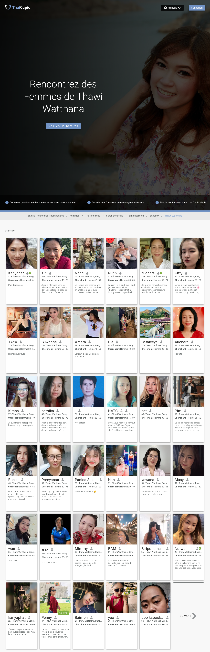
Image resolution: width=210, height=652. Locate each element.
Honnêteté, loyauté (16, 354)
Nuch (112, 273)
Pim (178, 411)
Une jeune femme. (50, 562)
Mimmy (81, 548)
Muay (179, 480)
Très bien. (12, 560)
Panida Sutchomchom (86, 480)
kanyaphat (17, 617)
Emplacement (136, 215)
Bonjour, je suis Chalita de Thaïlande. (87, 355)
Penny (47, 617)
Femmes (74, 215)
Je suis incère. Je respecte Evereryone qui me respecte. (21, 424)
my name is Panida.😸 (85, 491)
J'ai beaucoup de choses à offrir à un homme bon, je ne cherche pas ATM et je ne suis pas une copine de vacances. (188, 564)
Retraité (178, 354)
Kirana (13, 411)
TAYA (12, 342)
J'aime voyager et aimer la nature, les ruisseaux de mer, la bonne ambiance (21, 632)
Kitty (178, 273)
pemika (48, 411)
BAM (112, 548)
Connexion (197, 7)
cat (144, 411)
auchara (148, 273)
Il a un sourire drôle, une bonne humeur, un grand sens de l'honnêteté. (119, 563)
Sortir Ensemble (114, 215)
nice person (80, 423)
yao (111, 617)
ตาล (45, 549)
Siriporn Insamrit (152, 548)
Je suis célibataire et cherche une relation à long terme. (154, 492)
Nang (79, 273)
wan (11, 548)
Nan (111, 480)
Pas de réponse (15, 285)
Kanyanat (16, 273)
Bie (110, 342)
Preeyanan (50, 480)
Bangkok (154, 215)
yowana (147, 480)
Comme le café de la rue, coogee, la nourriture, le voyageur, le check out (86, 563)
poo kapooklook (152, 617)
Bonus (13, 480)
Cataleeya (149, 342)
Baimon (81, 617)
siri (44, 273)
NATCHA (115, 411)
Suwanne (49, 342)
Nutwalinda (184, 548)
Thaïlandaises (92, 215)
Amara (80, 342)
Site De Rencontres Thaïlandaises (46, 215)
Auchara (182, 342)
